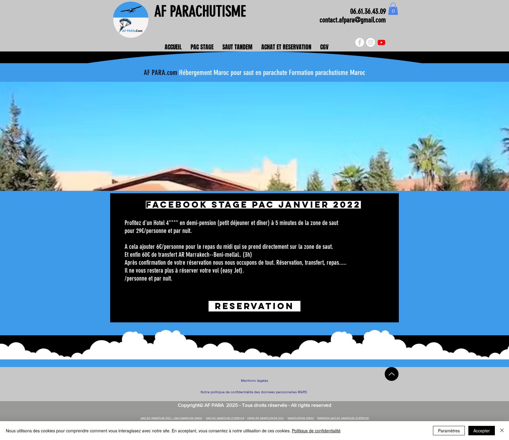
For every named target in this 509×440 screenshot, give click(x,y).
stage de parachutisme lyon (265, 417)
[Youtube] (381, 42)
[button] (393, 9)
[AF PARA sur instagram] (370, 42)
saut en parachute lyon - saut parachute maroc (171, 417)
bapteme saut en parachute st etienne (343, 417)
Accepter (481, 431)
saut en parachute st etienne (225, 417)
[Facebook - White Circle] (359, 42)
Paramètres (449, 431)
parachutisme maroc (300, 417)
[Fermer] (501, 430)
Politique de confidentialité (316, 431)
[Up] (392, 374)
